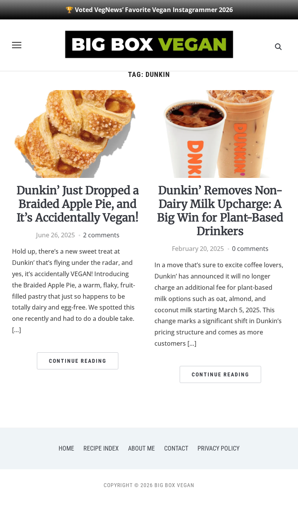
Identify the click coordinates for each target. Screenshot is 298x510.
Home (66, 448)
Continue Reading (77, 361)
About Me (141, 448)
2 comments (101, 235)
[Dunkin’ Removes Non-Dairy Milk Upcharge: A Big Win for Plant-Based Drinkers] (220, 95)
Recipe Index (101, 448)
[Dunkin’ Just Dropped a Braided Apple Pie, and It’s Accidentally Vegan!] (78, 95)
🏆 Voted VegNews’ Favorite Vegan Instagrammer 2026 (149, 9)
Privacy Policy (218, 448)
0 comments (250, 248)
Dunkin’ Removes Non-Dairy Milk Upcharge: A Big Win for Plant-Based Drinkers (220, 210)
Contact (176, 448)
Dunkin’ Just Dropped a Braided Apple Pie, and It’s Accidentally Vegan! (78, 204)
